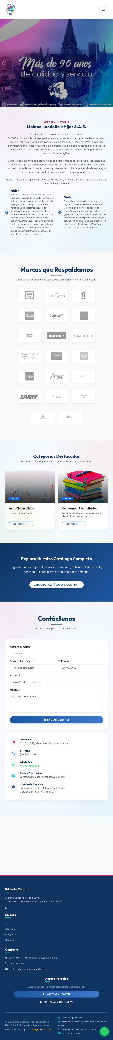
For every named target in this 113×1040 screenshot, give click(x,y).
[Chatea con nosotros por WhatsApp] (104, 1031)
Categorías (10, 934)
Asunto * (15, 675)
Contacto (10, 940)
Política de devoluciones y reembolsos (80, 1029)
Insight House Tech (41, 1029)
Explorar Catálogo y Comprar (56, 584)
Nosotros (10, 929)
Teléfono (63, 661)
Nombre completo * (21, 646)
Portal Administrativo (58, 1002)
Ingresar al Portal (58, 994)
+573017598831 (29, 765)
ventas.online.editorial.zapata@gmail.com (42, 776)
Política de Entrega (71, 1033)
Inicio (7, 923)
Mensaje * (16, 689)
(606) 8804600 (28, 754)
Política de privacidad (72, 1017)
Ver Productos (20, 524)
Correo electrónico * (22, 661)
